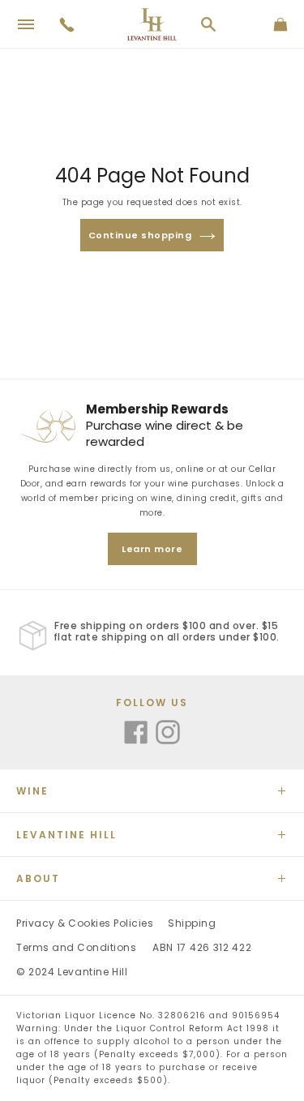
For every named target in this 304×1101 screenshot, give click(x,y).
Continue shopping (140, 235)
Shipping (192, 923)
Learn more (152, 548)
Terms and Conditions (76, 947)
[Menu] (26, 24)
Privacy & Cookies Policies (84, 923)
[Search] (208, 24)
